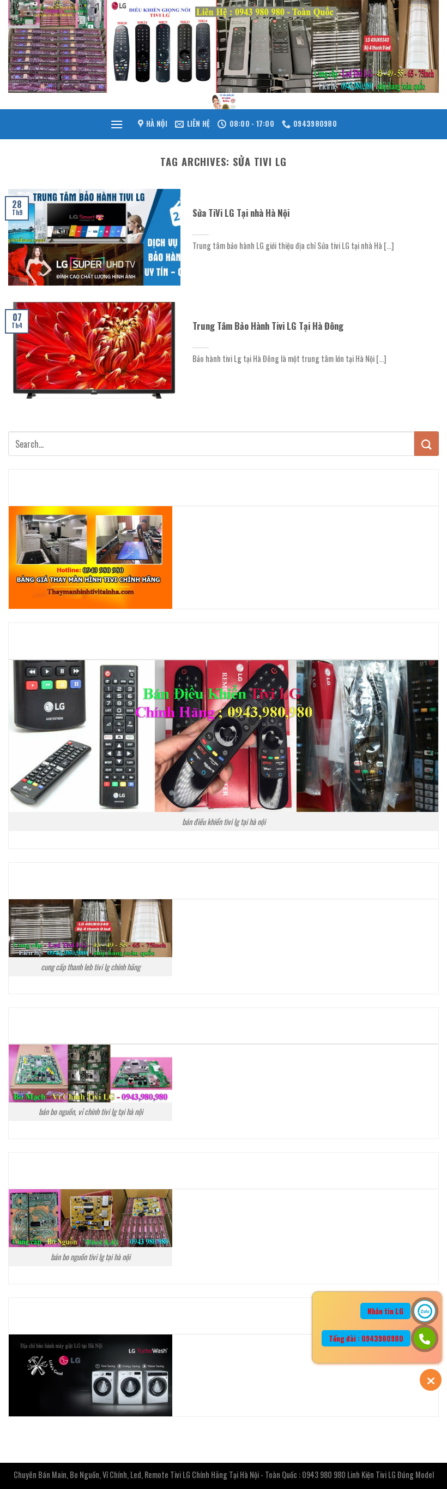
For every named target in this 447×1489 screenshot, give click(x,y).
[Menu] (116, 124)
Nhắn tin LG (385, 1311)
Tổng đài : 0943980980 (366, 1338)
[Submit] (426, 443)
